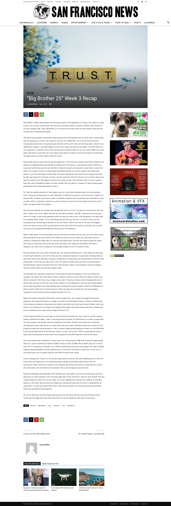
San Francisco (26, 23)
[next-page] (28, 494)
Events (43, 1)
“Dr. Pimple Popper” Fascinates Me (91, 434)
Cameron (57, 405)
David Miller (33, 104)
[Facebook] (138, 1)
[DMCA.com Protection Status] (117, 256)
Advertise (50, 1)
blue (49, 405)
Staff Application (85, 1)
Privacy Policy (124, 504)
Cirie (63, 405)
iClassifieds (66, 1)
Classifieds (149, 23)
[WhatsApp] (41, 114)
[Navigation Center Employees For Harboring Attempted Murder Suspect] (36, 477)
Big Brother (42, 405)
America (54, 23)
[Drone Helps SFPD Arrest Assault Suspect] (64, 477)
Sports (137, 23)
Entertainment (79, 23)
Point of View (122, 23)
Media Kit (75, 1)
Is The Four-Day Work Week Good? (36, 434)
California (42, 23)
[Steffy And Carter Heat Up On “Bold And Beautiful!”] (91, 477)
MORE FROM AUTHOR (50, 464)
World (65, 23)
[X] (146, 1)
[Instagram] (142, 1)
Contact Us (95, 1)
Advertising (134, 504)
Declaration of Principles (31, 1)
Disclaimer (114, 504)
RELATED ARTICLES (32, 464)
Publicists (58, 1)
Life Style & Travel (101, 23)
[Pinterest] (36, 114)
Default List (71, 405)
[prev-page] (24, 494)
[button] (168, 23)
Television (30, 93)
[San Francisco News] (85, 11)
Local (25, 485)
